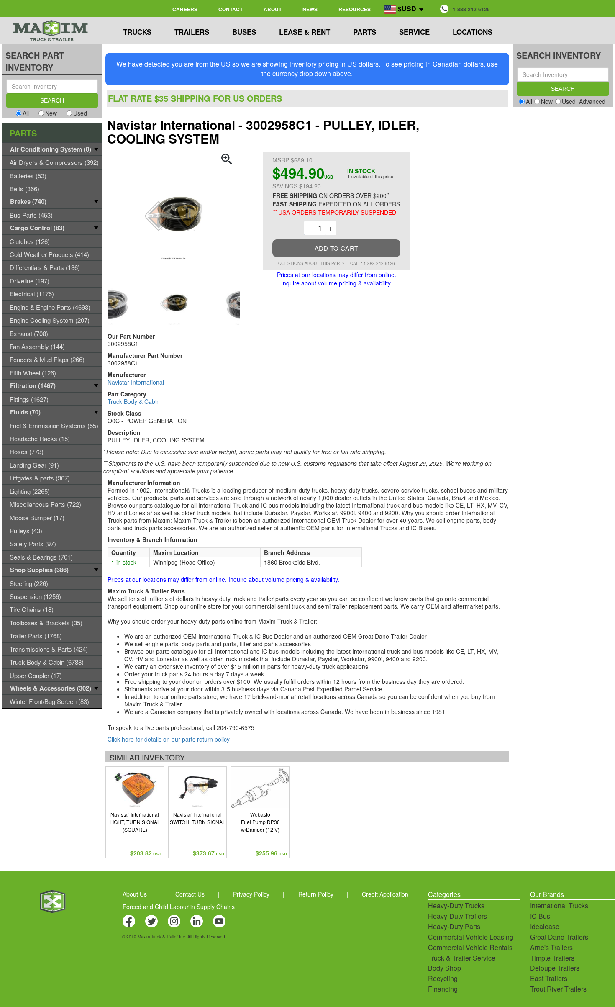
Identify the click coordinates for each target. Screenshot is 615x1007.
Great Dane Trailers (559, 937)
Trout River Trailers (558, 989)
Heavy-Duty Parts (454, 926)
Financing (443, 989)
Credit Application (385, 894)
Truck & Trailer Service (461, 958)
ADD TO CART (336, 248)
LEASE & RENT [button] (304, 32)
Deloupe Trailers (554, 968)
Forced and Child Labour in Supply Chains (179, 906)
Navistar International (136, 382)
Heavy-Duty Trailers (457, 916)
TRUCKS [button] (137, 32)
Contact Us (190, 894)
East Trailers (548, 978)
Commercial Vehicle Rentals (470, 947)
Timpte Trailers (552, 958)
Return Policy (315, 894)
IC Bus (540, 916)
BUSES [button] (244, 32)
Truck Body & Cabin (134, 401)
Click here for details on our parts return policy (169, 739)
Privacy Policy (251, 894)
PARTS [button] (364, 32)
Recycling (443, 978)
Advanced (592, 101)
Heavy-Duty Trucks (456, 905)
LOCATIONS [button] (472, 32)
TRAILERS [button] (191, 32)
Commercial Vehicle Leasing (470, 937)
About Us (135, 894)
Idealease (544, 926)
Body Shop (444, 968)
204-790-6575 (235, 727)
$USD (407, 8)
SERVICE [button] (414, 32)
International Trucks (559, 905)
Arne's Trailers (551, 947)
